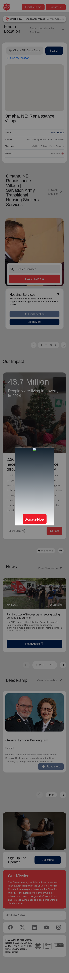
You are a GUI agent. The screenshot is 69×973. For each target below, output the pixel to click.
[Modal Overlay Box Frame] (34, 486)
